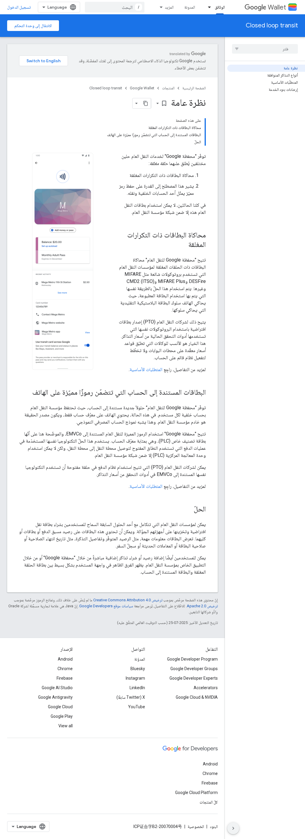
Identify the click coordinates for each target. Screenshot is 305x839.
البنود (214, 826)
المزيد (169, 7)
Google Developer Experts (193, 678)
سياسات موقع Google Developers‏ (106, 606)
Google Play (62, 716)
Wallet (277, 7)
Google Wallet (142, 88)
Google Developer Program (192, 659)
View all (65, 725)
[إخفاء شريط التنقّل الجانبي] (233, 828)
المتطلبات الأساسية (146, 369)
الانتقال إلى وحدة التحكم (33, 25)
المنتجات (168, 88)
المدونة (189, 7)
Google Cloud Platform (196, 792)
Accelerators (206, 687)
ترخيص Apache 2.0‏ (202, 606)
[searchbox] (265, 49)
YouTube (136, 706)
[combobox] (114, 7)
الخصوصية (196, 826)
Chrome (65, 668)
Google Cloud (60, 706)
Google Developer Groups (194, 668)
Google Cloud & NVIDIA (197, 697)
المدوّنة (139, 659)
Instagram (135, 678)
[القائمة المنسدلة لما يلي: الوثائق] (207, 7)
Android (65, 659)
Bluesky (137, 668)
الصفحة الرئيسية (194, 88)
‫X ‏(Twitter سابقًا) (130, 697)
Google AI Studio (57, 687)
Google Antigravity (55, 697)
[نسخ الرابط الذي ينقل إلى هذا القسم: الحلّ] (188, 509)
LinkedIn (137, 687)
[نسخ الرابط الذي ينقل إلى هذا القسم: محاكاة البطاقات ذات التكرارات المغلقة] (182, 245)
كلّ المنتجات (209, 802)
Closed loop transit (272, 25)
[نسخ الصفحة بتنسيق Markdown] (145, 103)
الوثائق (220, 7)
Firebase (65, 678)
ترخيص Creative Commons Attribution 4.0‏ (127, 600)
